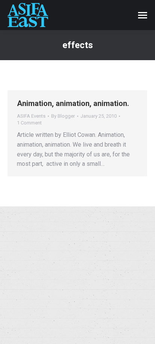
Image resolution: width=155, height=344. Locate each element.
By (63, 116)
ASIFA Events (31, 116)
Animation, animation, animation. (73, 103)
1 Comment (29, 123)
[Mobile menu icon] (142, 15)
